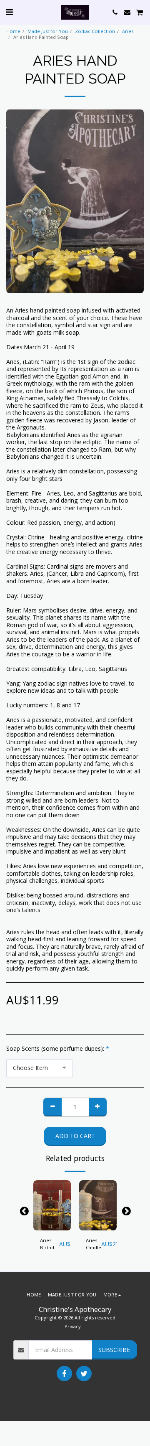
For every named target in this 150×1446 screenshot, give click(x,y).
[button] (9, 11)
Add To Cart (52, 1224)
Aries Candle (93, 1243)
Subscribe (114, 1350)
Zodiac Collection (95, 31)
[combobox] (39, 1068)
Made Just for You (48, 31)
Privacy (73, 1326)
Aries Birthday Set (49, 1244)
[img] (52, 1205)
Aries (127, 31)
